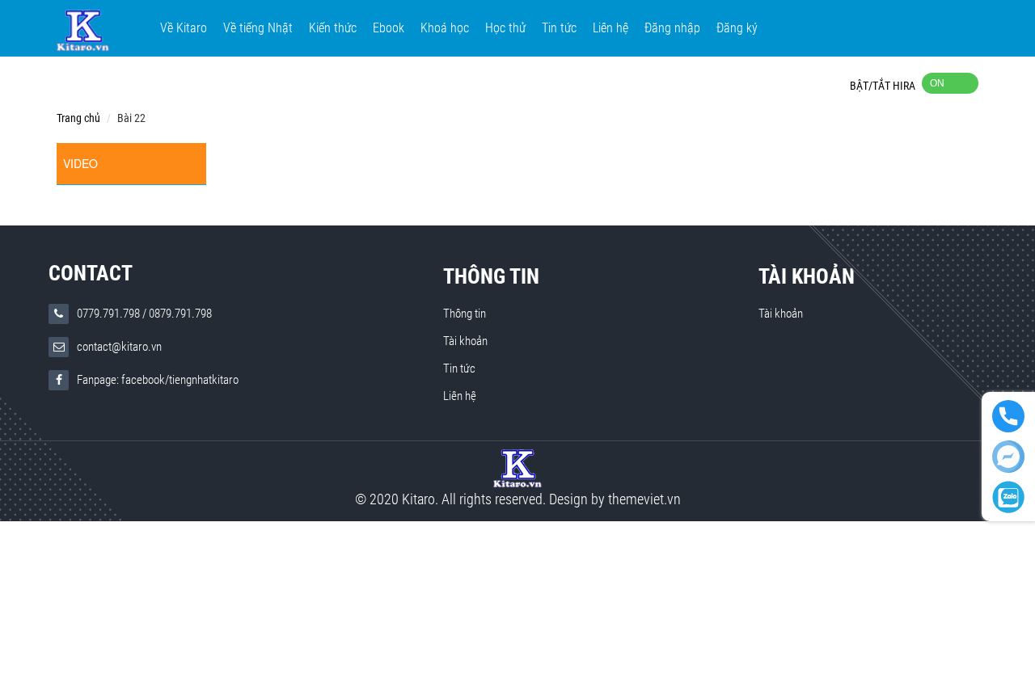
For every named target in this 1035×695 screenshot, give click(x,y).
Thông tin (491, 276)
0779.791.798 (108, 313)
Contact (91, 273)
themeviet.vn (644, 499)
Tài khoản (465, 341)
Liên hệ (459, 396)
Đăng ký (737, 28)
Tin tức (459, 368)
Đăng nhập (672, 28)
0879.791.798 (180, 313)
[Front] (517, 467)
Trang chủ (78, 118)
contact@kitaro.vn (119, 346)
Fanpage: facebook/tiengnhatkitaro (158, 380)
